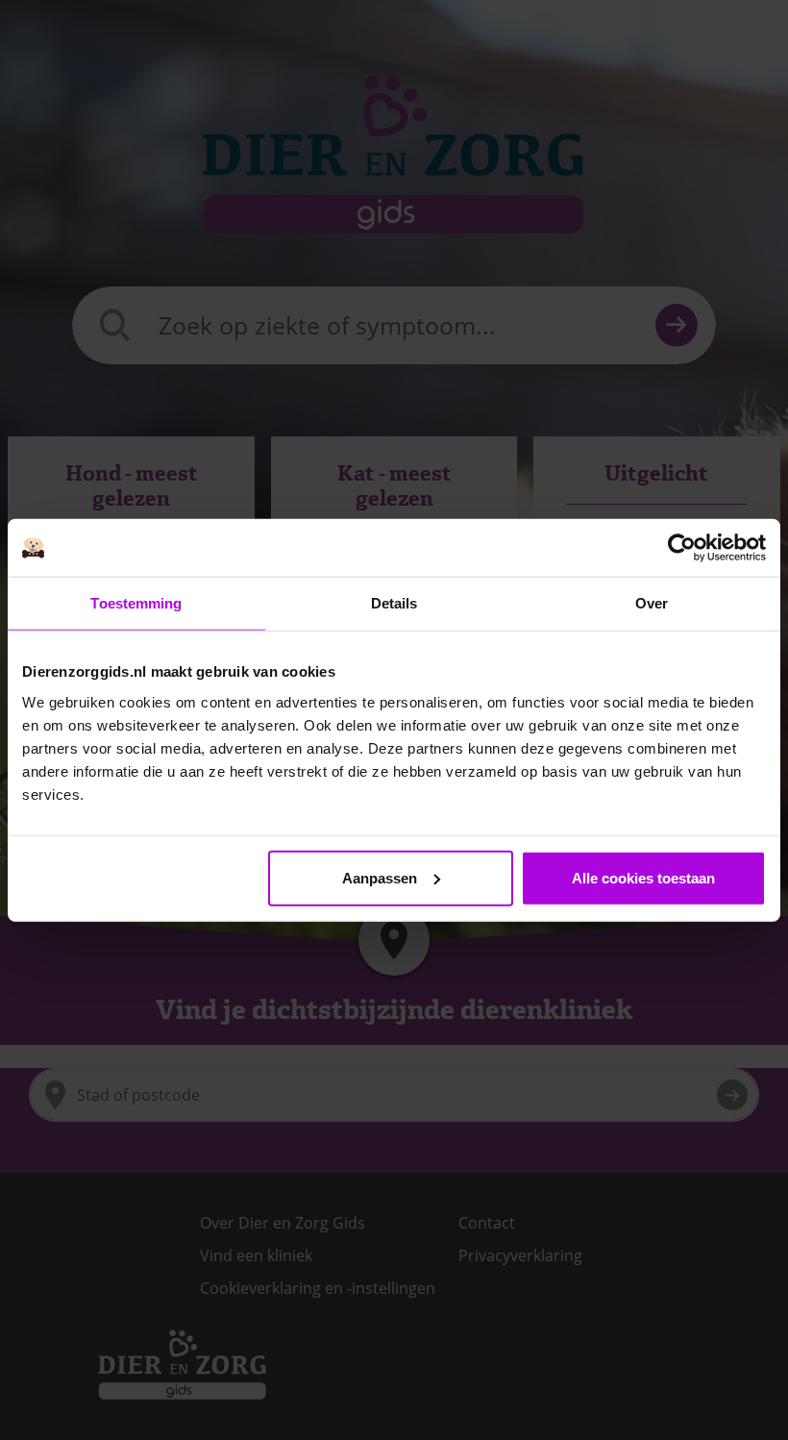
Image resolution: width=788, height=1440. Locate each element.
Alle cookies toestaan (643, 877)
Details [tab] (394, 603)
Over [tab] (651, 603)
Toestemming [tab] (136, 603)
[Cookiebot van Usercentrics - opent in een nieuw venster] (682, 548)
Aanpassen (379, 877)
